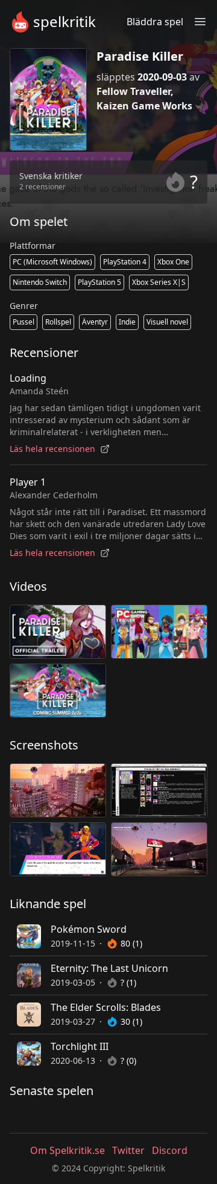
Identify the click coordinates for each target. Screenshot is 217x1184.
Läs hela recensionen (52, 448)
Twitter (128, 1150)
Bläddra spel (155, 21)
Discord (169, 1150)
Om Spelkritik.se (67, 1150)
